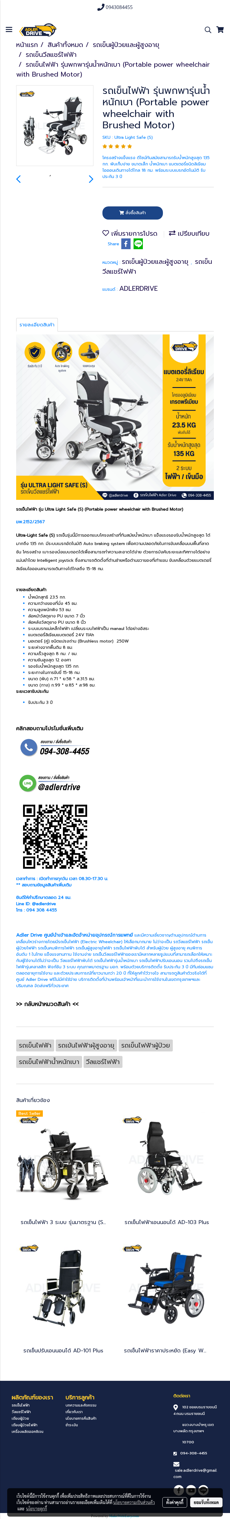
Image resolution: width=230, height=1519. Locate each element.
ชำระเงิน (72, 1425)
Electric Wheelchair (101, 942)
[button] (206, 30)
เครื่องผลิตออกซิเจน (27, 1431)
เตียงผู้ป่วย (20, 1418)
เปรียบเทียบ (192, 233)
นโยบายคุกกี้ (36, 1508)
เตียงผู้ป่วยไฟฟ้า (24, 1425)
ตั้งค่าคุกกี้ (174, 1502)
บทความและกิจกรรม (81, 1405)
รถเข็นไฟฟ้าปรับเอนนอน (160, 961)
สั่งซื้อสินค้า (135, 213)
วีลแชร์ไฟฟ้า (21, 1412)
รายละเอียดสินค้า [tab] (37, 324)
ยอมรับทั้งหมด (206, 1502)
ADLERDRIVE (138, 288)
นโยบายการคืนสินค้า (81, 1418)
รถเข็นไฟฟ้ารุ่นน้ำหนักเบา (116, 961)
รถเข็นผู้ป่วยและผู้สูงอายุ (156, 262)
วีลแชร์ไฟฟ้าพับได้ (76, 961)
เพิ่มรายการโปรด (133, 233)
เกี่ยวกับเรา (74, 1412)
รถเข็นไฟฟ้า (68, 942)
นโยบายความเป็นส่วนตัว (134, 1502)
